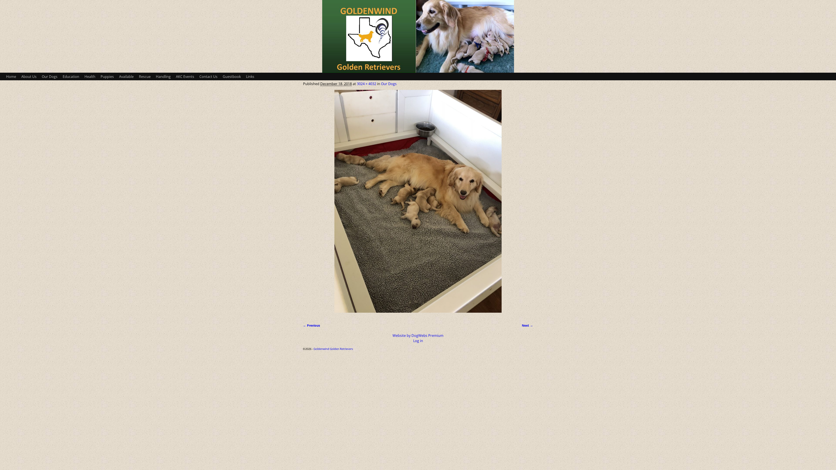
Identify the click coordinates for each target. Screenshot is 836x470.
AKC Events (185, 76)
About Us (29, 76)
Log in (418, 340)
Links (250, 76)
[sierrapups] (418, 204)
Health (89, 76)
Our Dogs (49, 76)
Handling (163, 76)
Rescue (145, 76)
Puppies (107, 76)
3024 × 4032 (366, 83)
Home (11, 76)
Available (126, 76)
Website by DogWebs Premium (418, 335)
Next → (527, 325)
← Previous (311, 325)
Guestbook (232, 76)
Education (71, 76)
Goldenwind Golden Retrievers (333, 349)
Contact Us (208, 76)
